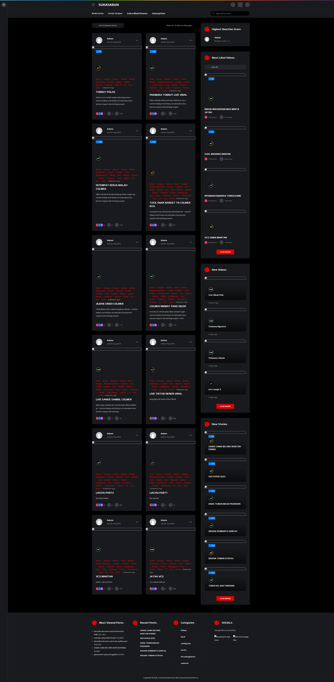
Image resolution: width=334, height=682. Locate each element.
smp (168, 88)
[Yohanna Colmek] (225, 351)
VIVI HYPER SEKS (216, 476)
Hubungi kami (158, 13)
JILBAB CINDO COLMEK (110, 303)
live (167, 85)
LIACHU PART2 (105, 492)
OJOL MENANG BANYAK (218, 154)
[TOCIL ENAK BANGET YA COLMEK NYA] (171, 158)
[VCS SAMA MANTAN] (225, 221)
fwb (152, 480)
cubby (119, 82)
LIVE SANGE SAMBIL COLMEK (114, 399)
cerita (183, 650)
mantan (174, 480)
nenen (99, 85)
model (121, 387)
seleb (172, 193)
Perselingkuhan (188, 657)
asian (98, 79)
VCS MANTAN (104, 576)
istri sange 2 (214, 389)
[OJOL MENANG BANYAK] (225, 138)
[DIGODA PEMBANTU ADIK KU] (225, 524)
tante (152, 299)
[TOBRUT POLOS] (117, 60)
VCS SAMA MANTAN (216, 237)
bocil (184, 79)
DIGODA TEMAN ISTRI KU (220, 558)
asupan (106, 79)
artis (98, 381)
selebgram (182, 193)
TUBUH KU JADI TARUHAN (221, 585)
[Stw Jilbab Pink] (225, 288)
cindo (128, 291)
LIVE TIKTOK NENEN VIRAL (166, 393)
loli (173, 190)
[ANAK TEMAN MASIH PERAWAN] (225, 497)
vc (125, 85)
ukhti (126, 178)
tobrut (118, 85)
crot (127, 172)
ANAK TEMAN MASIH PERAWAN (224, 504)
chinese (119, 291)
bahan (115, 79)
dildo (152, 190)
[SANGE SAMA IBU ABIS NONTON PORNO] (225, 443)
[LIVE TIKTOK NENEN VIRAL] (171, 362)
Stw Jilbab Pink (215, 295)
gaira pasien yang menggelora (106, 654)
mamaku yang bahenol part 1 (105, 638)
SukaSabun (109, 5)
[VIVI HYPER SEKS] (225, 470)
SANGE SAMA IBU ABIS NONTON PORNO (110, 648)
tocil (119, 178)
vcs (130, 85)
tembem (108, 85)
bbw (177, 287)
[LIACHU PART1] (171, 455)
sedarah (185, 663)
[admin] (99, 40)
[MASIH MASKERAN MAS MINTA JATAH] (225, 89)
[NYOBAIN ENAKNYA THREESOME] (225, 180)
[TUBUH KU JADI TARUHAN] (225, 579)
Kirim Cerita (97, 13)
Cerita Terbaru (115, 13)
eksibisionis (157, 85)
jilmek (160, 190)
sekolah (153, 88)
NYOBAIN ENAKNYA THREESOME (223, 195)
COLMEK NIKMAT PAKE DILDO (168, 306)
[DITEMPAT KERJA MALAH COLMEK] (117, 151)
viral (98, 88)
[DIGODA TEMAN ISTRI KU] (225, 552)
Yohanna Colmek (216, 358)
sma (161, 88)
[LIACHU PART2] (117, 455)
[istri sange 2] (225, 383)
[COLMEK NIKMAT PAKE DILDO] (171, 265)
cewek (110, 82)
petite (101, 178)
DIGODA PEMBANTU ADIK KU (222, 531)
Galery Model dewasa (137, 13)
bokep (124, 79)
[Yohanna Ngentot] (225, 320)
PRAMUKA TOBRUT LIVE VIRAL (168, 94)
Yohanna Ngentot (217, 326)
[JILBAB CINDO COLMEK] (117, 265)
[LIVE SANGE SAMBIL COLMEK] (117, 362)
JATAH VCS (157, 576)
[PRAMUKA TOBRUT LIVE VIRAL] (171, 60)
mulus (127, 82)
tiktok (176, 196)
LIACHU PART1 (159, 492)
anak (152, 79)
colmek (119, 172)
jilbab (112, 175)
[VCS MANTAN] (117, 542)
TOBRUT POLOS (105, 91)
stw (182, 296)
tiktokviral (186, 196)
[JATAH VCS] (171, 542)
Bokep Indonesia (165, 82)
